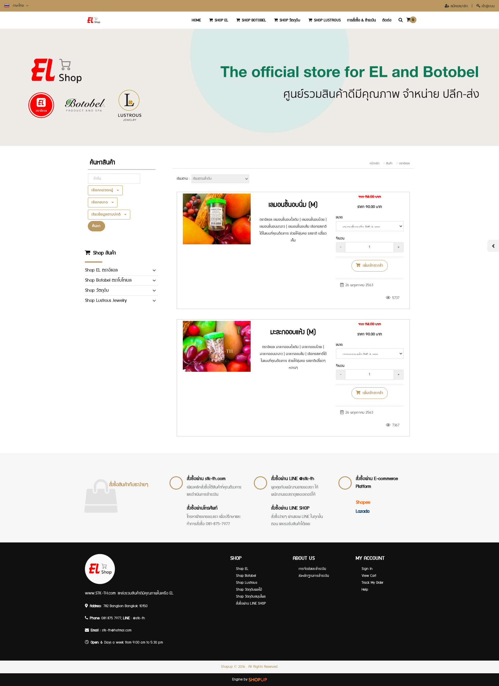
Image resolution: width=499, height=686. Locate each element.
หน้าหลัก (374, 163)
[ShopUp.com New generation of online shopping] (258, 679)
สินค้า (389, 163)
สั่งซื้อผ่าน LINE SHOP (290, 508)
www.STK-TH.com (100, 593)
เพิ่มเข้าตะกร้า (372, 266)
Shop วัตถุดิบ (290, 20)
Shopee (363, 502)
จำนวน (340, 238)
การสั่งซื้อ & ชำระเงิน (361, 20)
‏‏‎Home (196, 20)
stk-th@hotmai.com (116, 630)
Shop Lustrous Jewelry (106, 300)
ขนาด (339, 217)
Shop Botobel (254, 20)
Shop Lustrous (327, 20)
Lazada (362, 511)
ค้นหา (96, 226)
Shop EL (221, 20)
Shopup (227, 667)
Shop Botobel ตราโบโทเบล (108, 280)
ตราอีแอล (404, 163)
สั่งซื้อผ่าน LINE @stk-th (292, 479)
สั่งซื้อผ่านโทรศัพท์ (202, 508)
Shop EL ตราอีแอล (101, 270)
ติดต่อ (386, 20)
